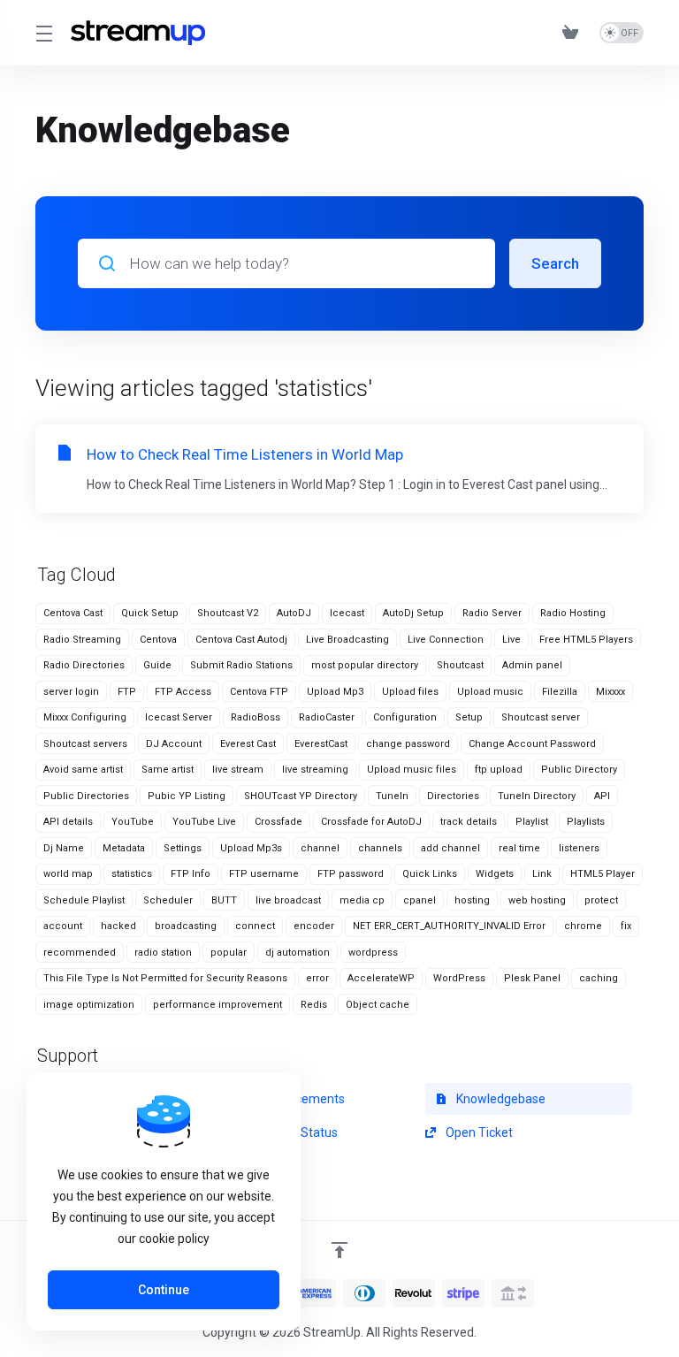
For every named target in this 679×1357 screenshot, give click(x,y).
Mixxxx (610, 692)
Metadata (124, 848)
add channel (450, 848)
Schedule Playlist (84, 900)
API (602, 796)
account (62, 926)
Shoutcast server (540, 717)
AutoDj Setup (413, 613)
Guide (157, 665)
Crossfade (278, 821)
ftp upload (499, 769)
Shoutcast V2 (227, 613)
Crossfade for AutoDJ (371, 821)
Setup (469, 717)
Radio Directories (84, 665)
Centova (158, 639)
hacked (118, 926)
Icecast (347, 613)
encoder (314, 926)
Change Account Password (532, 744)
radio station (163, 952)
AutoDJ (294, 613)
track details (468, 821)
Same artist (167, 769)
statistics (131, 874)
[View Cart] (573, 33)
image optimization (88, 1004)
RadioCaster (327, 717)
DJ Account (174, 744)
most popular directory (364, 665)
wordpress (373, 952)
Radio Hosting (573, 613)
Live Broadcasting (347, 639)
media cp (362, 900)
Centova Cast (73, 613)
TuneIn (392, 796)
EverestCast (320, 744)
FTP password (350, 874)
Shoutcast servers (85, 744)
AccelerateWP (381, 978)
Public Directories (86, 796)
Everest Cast (248, 744)
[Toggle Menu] (42, 33)
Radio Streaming (82, 639)
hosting (472, 900)
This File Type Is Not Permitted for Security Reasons (165, 978)
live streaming (315, 769)
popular (228, 952)
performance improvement (217, 1004)
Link (542, 874)
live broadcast (288, 900)
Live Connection (446, 639)
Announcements (296, 1099)
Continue (163, 1290)
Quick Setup (150, 613)
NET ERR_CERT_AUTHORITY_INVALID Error (449, 926)
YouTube (132, 821)
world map (68, 874)
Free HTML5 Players (586, 639)
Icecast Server (178, 717)
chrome (583, 926)
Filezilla (559, 692)
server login (71, 692)
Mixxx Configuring (84, 717)
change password (408, 744)
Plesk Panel (532, 978)
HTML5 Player (602, 874)
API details (68, 821)
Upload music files (411, 769)
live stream (237, 769)
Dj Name (63, 848)
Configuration (405, 717)
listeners (579, 848)
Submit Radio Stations (241, 665)
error (317, 978)
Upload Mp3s (251, 848)
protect (601, 900)
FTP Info (190, 874)
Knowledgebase (499, 1099)
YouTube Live (204, 821)
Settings (183, 848)
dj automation (297, 952)
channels (380, 848)
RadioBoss (255, 717)
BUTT (224, 900)
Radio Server (492, 613)
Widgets (495, 874)
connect (255, 926)
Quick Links (429, 874)
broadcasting (186, 926)
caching (598, 978)
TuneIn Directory (537, 796)
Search (555, 263)
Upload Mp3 (335, 692)
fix (626, 926)
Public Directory (579, 769)
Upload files (410, 692)
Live (511, 639)
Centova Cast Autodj (241, 639)
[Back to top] (339, 1250)
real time (519, 848)
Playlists (586, 821)
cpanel (419, 900)
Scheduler (168, 900)
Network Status (293, 1132)
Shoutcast (460, 665)
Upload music (490, 692)
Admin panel (532, 665)
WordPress (459, 978)
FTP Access (183, 692)
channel (320, 848)
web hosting (537, 900)
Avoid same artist (83, 769)
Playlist (531, 821)
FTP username (264, 874)
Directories (453, 796)
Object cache (377, 1004)
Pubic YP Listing (186, 796)
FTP (127, 692)
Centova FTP (259, 692)
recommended (79, 952)
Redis (314, 1004)
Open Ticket (478, 1132)
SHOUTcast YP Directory (300, 796)
